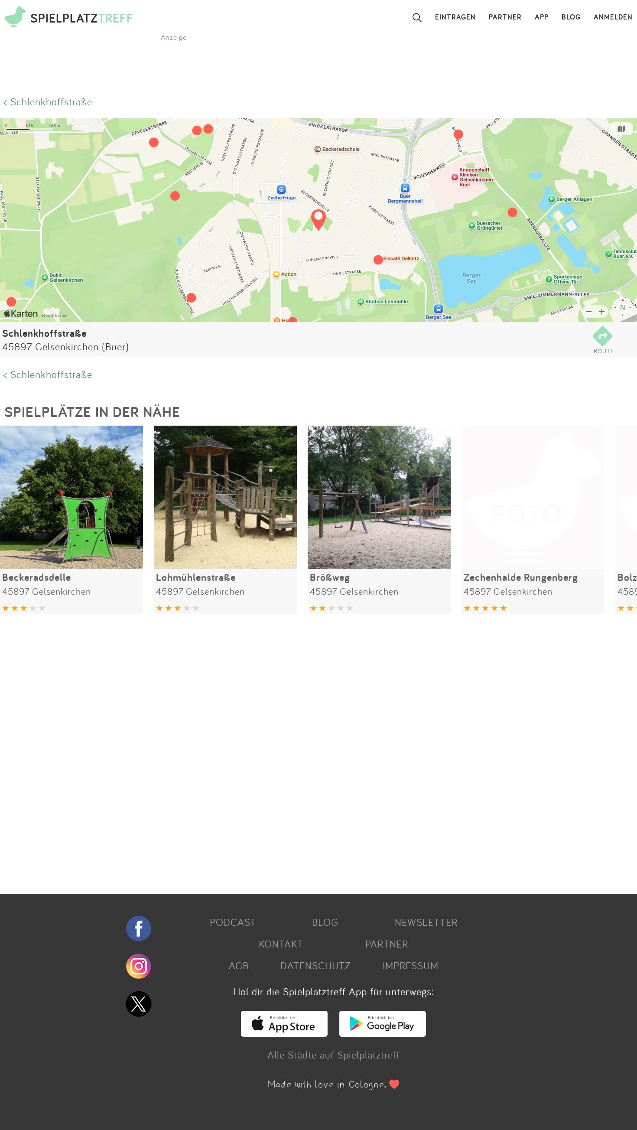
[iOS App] (284, 1032)
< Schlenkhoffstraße (47, 101)
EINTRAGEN (455, 17)
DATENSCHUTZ (315, 965)
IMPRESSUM (411, 965)
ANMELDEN (613, 17)
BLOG (571, 17)
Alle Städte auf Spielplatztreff (333, 1054)
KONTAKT (281, 943)
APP (542, 17)
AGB (239, 965)
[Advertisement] (260, 751)
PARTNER (505, 17)
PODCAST (233, 921)
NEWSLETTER (426, 921)
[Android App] (382, 1032)
